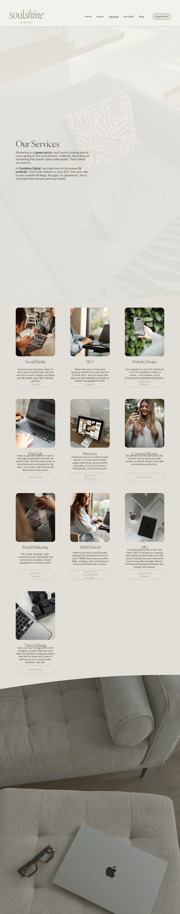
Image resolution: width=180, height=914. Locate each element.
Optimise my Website (144, 575)
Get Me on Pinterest (90, 477)
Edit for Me (35, 669)
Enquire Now (162, 16)
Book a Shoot (144, 477)
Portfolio (129, 16)
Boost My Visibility (90, 383)
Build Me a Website (144, 383)
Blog (141, 16)
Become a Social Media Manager (90, 574)
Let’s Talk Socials (35, 383)
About (100, 16)
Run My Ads (35, 477)
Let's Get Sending (35, 575)
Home (88, 16)
